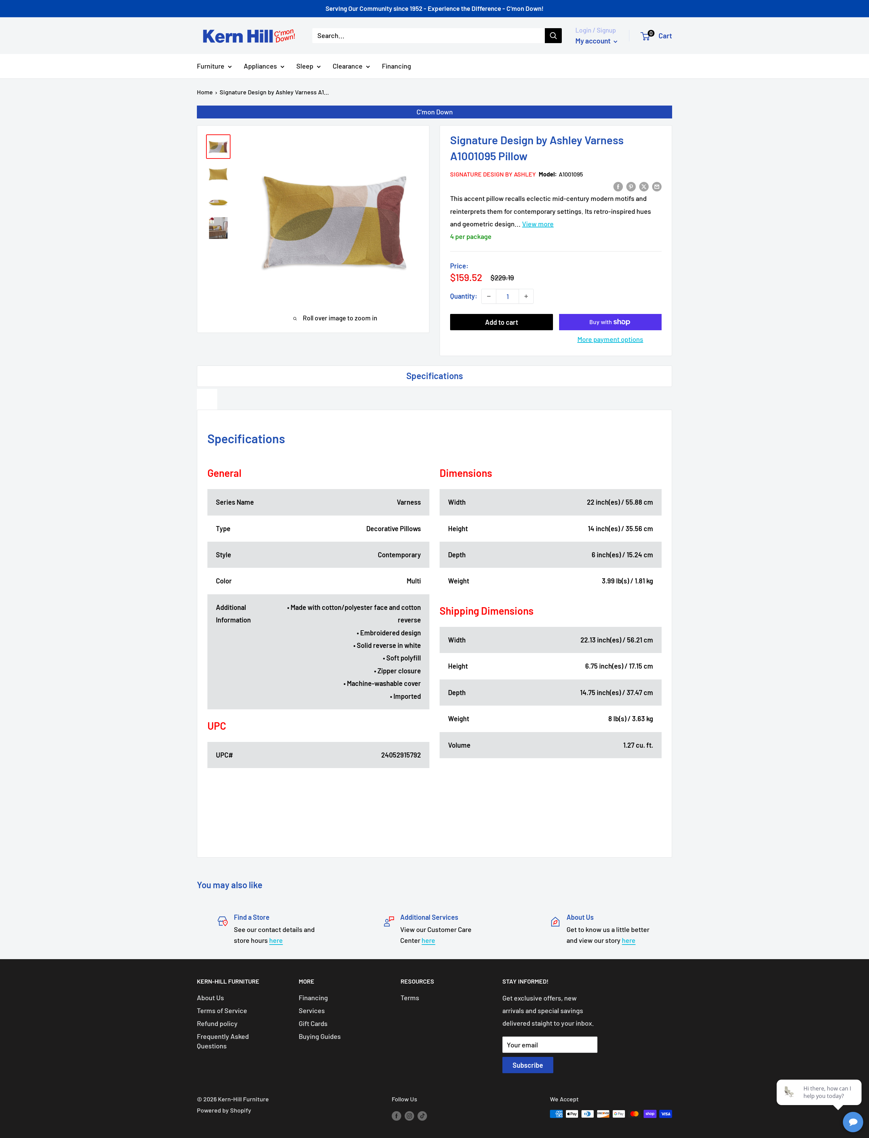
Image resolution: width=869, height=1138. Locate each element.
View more (538, 224)
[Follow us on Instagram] (409, 1115)
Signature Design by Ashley (493, 174)
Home (205, 92)
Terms (410, 997)
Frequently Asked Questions (223, 1041)
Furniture (210, 66)
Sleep (304, 66)
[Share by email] (657, 186)
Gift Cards (313, 1023)
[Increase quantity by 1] (526, 296)
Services (312, 1010)
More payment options (610, 339)
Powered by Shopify (224, 1110)
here (276, 940)
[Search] (553, 35)
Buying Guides (320, 1036)
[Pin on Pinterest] (631, 186)
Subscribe (528, 1065)
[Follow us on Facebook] (396, 1115)
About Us (210, 997)
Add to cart (501, 322)
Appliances (260, 66)
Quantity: (463, 296)
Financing (396, 66)
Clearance (348, 66)
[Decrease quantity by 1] (489, 296)
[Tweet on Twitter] (644, 186)
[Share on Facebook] (618, 186)
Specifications (434, 375)
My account (593, 40)
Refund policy (217, 1023)
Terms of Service (222, 1010)
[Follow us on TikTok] (422, 1115)
